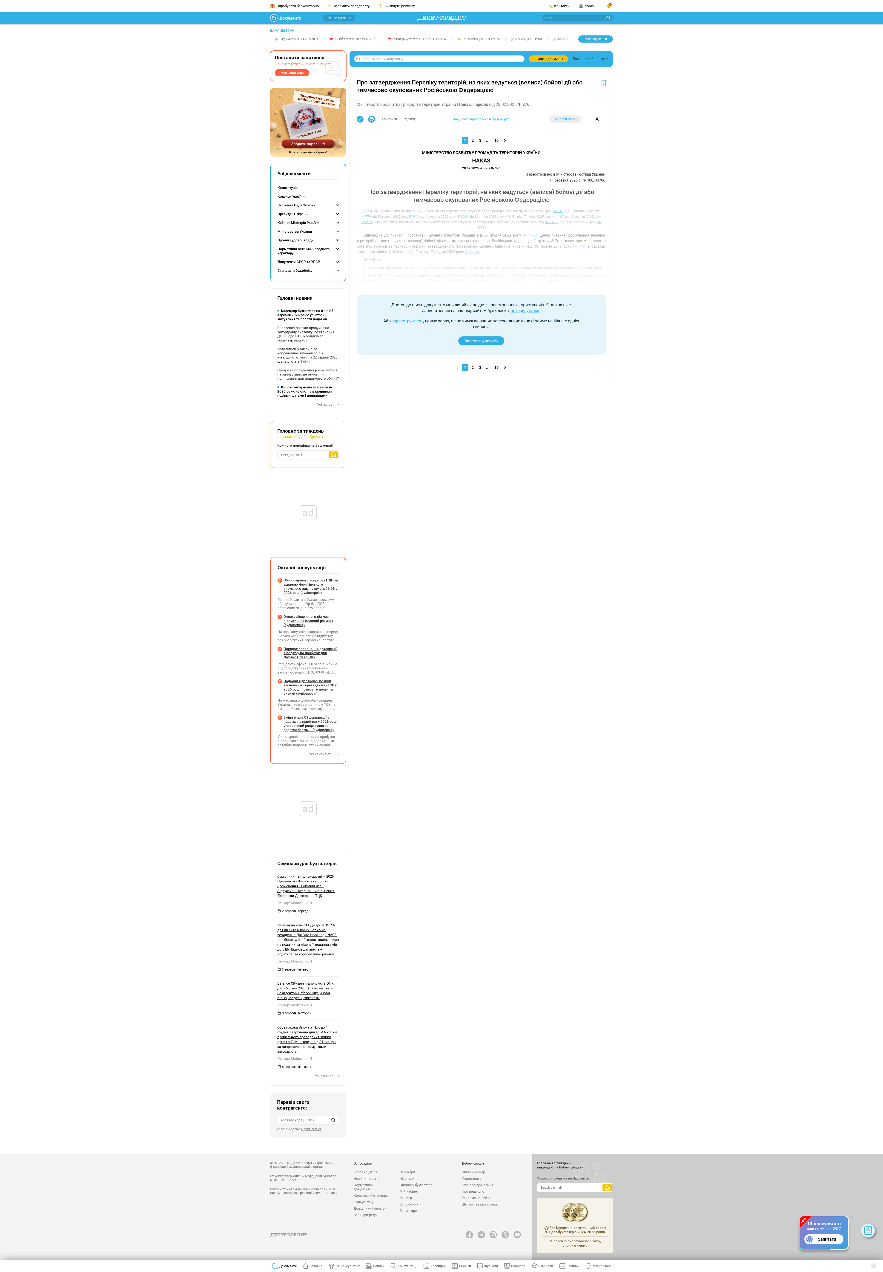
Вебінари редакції (368, 1215)
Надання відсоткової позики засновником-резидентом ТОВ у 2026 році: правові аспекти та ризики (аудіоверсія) (310, 687)
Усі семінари (325, 1076)
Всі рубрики (409, 1204)
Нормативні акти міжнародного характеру (304, 251)
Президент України (293, 214)
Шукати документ (548, 59)
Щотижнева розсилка (480, 1204)
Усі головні (326, 404)
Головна (316, 1266)
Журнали (407, 1179)
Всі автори (408, 1211)
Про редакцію (473, 1191)
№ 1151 (510, 216)
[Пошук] (333, 1120)
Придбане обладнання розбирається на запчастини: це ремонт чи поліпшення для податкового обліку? (308, 374)
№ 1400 (471, 252)
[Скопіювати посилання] (360, 119)
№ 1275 (367, 222)
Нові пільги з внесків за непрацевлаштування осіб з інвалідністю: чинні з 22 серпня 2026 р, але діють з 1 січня (307, 355)
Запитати (827, 1239)
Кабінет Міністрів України (298, 223)
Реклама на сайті (476, 1198)
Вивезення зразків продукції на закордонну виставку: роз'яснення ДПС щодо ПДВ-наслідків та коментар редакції (305, 334)
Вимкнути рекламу (399, 6)
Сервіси (465, 1266)
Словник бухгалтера (416, 1185)
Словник (572, 1266)
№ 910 (414, 216)
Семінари (407, 1172)
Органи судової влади (296, 240)
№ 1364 (530, 235)
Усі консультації (322, 754)
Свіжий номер (473, 1172)
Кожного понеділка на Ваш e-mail (305, 445)
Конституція (288, 188)
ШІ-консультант (348, 1266)
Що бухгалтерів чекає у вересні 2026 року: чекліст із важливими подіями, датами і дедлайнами (304, 391)
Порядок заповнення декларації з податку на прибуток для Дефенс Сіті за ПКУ (310, 653)
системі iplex (501, 119)
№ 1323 (550, 222)
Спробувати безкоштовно (298, 6)
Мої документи (596, 39)
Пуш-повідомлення (477, 1185)
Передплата (471, 1179)
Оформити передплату (351, 6)
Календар (438, 1266)
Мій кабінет (409, 1191)
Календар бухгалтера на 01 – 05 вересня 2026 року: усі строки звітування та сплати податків (305, 315)
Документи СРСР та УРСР (299, 262)
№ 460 (579, 246)
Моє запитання (292, 73)
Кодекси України (291, 196)
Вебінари (518, 1266)
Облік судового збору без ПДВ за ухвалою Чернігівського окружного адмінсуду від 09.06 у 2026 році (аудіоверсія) (311, 586)
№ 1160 (558, 216)
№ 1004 (462, 216)
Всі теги (406, 1198)
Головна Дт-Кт (365, 1172)
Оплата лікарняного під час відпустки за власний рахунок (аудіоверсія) (308, 621)
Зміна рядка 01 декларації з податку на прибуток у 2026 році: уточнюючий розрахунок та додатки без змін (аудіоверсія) (311, 723)
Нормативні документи (363, 1187)
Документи (290, 18)
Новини (378, 1266)
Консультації (364, 1202)
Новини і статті (366, 1179)
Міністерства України (295, 231)
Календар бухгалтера (371, 1196)
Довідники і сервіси (370, 1208)
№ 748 (558, 211)
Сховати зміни (565, 119)
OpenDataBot (311, 1129)
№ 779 (366, 216)
